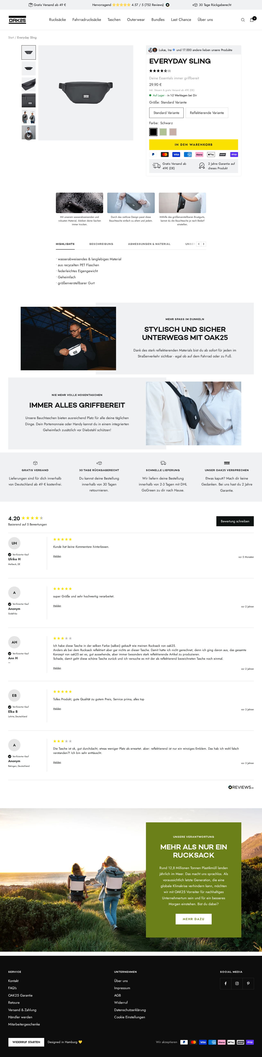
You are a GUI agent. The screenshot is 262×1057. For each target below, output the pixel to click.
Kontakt (13, 980)
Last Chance (181, 19)
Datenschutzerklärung (130, 1009)
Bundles (158, 19)
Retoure (14, 1002)
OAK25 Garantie (20, 995)
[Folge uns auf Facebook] (225, 983)
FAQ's (12, 987)
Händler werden (20, 1017)
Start (11, 37)
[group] (29, 518)
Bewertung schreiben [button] (235, 521)
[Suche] (243, 20)
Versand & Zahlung (22, 1009)
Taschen (114, 19)
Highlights (65, 244)
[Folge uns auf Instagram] (237, 983)
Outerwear (136, 19)
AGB (117, 995)
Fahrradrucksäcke (86, 19)
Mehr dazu (193, 919)
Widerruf (121, 1002)
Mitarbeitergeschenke (24, 1024)
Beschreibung (101, 244)
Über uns (205, 19)
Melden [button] (57, 556)
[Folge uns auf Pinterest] (248, 983)
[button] (28, 52)
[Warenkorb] (252, 20)
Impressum (122, 987)
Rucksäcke (57, 19)
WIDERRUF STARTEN (26, 1042)
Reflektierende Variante (207, 112)
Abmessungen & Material (149, 244)
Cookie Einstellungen (129, 1017)
